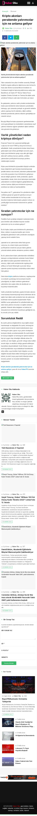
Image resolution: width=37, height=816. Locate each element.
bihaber (31, 808)
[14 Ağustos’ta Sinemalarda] (8, 736)
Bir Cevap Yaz (8, 378)
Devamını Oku (7, 469)
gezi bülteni (24, 806)
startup (10, 810)
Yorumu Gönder (9, 663)
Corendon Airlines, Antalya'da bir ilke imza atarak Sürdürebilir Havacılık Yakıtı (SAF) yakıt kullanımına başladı (18, 597)
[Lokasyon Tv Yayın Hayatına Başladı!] (8, 749)
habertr (26, 810)
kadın (21, 810)
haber (31, 806)
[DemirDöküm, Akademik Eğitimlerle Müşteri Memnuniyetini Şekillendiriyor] (18, 534)
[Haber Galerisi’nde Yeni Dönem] (8, 761)
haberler (10, 808)
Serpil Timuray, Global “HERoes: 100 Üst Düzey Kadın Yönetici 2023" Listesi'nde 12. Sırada (18, 499)
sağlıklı (5, 808)
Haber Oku (8, 28)
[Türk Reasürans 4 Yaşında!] (18, 433)
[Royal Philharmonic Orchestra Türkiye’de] (18, 684)
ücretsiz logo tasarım (21, 808)
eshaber (16, 810)
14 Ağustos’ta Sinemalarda (24, 735)
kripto (10, 276)
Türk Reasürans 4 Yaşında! (12, 448)
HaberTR (25, 369)
